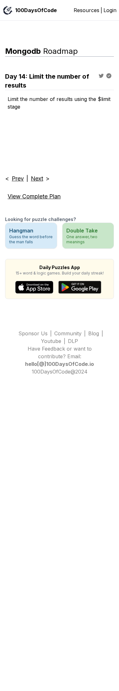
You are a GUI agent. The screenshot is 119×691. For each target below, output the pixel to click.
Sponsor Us (33, 333)
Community (68, 333)
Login (109, 10)
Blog (93, 333)
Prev (18, 178)
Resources (86, 10)
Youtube (51, 341)
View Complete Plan (34, 196)
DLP (73, 341)
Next (37, 178)
